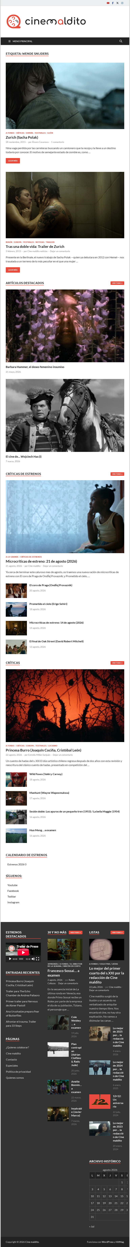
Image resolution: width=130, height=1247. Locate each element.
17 (92, 1203)
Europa (17, 242)
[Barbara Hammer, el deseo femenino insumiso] (65, 325)
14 (115, 1196)
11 (98, 1196)
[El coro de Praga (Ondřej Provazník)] (16, 585)
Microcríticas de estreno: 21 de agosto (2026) (41, 561)
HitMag (120, 1241)
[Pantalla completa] (37, 959)
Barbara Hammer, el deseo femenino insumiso (35, 367)
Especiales (12, 1065)
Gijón (50, 133)
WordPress (108, 1241)
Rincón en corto (72, 966)
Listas (115, 964)
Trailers (50, 242)
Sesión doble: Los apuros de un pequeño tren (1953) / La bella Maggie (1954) (74, 811)
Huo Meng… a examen (42, 830)
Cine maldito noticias (37, 251)
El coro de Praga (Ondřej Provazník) (50, 585)
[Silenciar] (33, 959)
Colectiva (105, 964)
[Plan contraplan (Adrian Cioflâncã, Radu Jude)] (58, 1044)
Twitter (11, 896)
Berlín (9, 242)
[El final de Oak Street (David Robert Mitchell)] (16, 641)
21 (115, 1203)
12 (104, 1196)
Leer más (11, 160)
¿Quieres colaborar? (17, 1047)
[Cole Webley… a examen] (58, 1017)
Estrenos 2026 (15, 864)
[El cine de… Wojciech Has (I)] (65, 415)
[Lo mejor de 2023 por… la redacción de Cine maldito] (99, 1123)
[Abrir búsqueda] (120, 41)
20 (110, 1203)
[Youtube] (108, 3)
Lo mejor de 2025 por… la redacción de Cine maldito (118, 1036)
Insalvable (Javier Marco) (76, 1112)
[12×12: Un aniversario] (99, 1096)
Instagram (13, 902)
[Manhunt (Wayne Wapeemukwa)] (16, 793)
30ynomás (53, 964)
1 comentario (57, 142)
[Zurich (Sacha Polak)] (65, 96)
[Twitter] (117, 3)
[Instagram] (122, 3)
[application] (23, 952)
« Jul (91, 1226)
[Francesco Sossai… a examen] (65, 940)
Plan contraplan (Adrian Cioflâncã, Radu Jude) (76, 1054)
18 (98, 1203)
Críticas (20, 133)
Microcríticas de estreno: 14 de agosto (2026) (56, 622)
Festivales (40, 133)
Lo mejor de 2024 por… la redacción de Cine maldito (118, 1070)
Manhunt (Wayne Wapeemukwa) (49, 792)
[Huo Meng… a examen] (16, 830)
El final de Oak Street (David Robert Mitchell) (56, 641)
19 (104, 1203)
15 (121, 1196)
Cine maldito (34, 566)
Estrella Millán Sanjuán (39, 754)
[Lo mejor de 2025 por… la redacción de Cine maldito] (99, 1028)
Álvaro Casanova (40, 142)
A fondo (10, 133)
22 (121, 1203)
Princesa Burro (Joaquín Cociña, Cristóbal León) (43, 750)
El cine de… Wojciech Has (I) (23, 456)
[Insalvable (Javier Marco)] (58, 1108)
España (29, 133)
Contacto (11, 1059)
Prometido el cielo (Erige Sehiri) (48, 603)
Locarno (52, 746)
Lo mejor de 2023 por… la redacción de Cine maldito (118, 1131)
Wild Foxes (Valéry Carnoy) (45, 774)
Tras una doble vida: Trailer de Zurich (35, 246)
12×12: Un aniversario (118, 1101)
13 (110, 1196)
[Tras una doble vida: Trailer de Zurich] (65, 205)
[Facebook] (113, 3)
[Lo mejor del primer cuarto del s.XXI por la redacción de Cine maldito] (106, 940)
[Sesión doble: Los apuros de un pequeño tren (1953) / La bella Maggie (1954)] (16, 811)
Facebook (13, 890)
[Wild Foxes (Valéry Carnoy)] (16, 774)
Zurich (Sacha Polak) (22, 137)
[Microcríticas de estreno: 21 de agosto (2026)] (65, 517)
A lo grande (12, 557)
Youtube (12, 885)
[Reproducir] (10, 959)
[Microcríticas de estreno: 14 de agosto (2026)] (16, 622)
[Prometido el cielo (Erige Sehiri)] (16, 604)
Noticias (40, 242)
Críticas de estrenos (31, 557)
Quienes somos (15, 1077)
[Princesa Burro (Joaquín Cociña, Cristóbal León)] (65, 706)
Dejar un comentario (60, 251)
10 (92, 1196)
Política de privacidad (18, 1071)
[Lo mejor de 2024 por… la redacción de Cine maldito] (99, 1062)
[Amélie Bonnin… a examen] (58, 1081)
